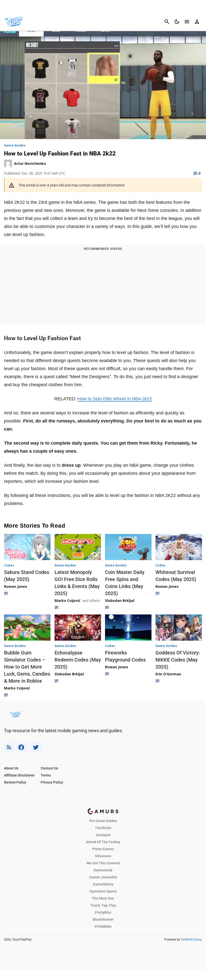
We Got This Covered (103, 863)
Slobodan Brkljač (120, 600)
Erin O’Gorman (168, 674)
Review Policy (15, 782)
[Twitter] (36, 747)
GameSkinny (103, 884)
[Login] (197, 22)
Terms (46, 775)
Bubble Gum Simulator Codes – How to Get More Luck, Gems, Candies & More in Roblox (27, 667)
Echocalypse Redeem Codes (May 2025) (78, 660)
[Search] (167, 22)
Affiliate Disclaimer (19, 775)
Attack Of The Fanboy (103, 842)
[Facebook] (22, 747)
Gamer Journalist (103, 877)
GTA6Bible (103, 926)
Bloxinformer (103, 919)
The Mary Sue (103, 898)
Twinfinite (103, 828)
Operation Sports (103, 891)
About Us (11, 768)
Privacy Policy (52, 782)
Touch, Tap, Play (103, 905)
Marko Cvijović (67, 600)
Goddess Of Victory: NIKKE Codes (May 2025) (178, 660)
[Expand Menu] (187, 22)
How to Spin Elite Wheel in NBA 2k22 (114, 398)
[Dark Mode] (177, 22)
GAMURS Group (191, 939)
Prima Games (103, 849)
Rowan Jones (15, 586)
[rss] (9, 747)
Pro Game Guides (103, 821)
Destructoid (103, 870)
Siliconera (103, 856)
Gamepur (103, 835)
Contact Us (49, 768)
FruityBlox (103, 912)
